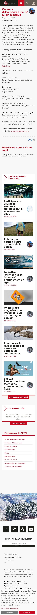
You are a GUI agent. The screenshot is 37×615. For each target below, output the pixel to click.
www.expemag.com (20, 131)
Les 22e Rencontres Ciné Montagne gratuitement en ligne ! (14, 384)
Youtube (31, 529)
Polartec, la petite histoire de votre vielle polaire (12, 243)
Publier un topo (18, 423)
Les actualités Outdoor (17, 178)
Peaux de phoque (11, 446)
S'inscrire (18, 546)
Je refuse (10, 612)
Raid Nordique (10, 456)
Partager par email (34, 140)
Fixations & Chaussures (13, 443)
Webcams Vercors (11, 563)
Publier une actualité (18, 397)
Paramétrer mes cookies (9, 608)
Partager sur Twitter (31, 140)
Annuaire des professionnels (15, 463)
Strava (23, 529)
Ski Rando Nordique (11, 554)
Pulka (7, 453)
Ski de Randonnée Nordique (15, 439)
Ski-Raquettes (9, 560)
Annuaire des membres (13, 467)
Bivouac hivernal (11, 460)
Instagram (14, 529)
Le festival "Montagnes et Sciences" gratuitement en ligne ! (14, 277)
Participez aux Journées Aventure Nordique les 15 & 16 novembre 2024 (13, 207)
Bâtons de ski (10, 450)
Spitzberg (6, 66)
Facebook (6, 529)
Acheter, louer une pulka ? (13, 557)
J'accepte (26, 612)
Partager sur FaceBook (29, 140)
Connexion (34, 3)
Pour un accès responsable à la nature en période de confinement (14, 348)
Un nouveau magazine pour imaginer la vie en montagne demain (13, 313)
